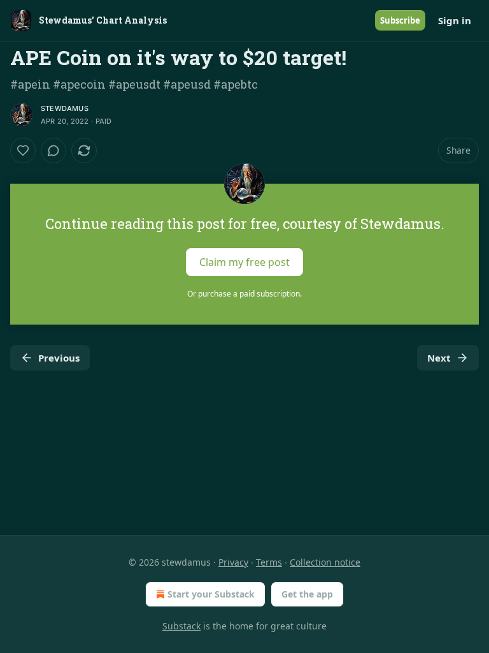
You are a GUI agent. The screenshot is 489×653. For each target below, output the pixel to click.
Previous (59, 357)
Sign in (454, 20)
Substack (181, 626)
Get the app (307, 594)
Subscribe (400, 20)
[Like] (23, 150)
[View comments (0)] (53, 150)
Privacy (233, 562)
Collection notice (325, 562)
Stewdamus (65, 108)
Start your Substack (211, 594)
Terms (269, 562)
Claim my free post (244, 262)
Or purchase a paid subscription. (244, 293)
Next (439, 357)
